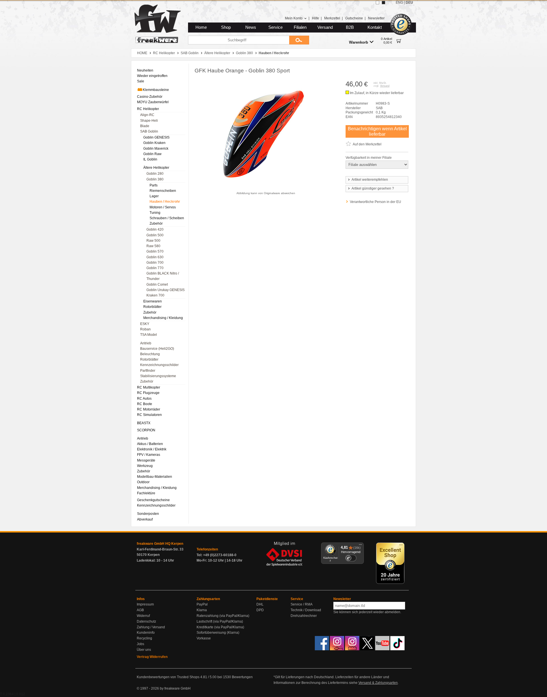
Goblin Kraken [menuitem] (154, 143)
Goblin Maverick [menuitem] (155, 149)
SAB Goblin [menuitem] (149, 131)
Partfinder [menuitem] (147, 371)
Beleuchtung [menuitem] (150, 354)
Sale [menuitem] (140, 81)
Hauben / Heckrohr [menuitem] (165, 202)
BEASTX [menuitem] (143, 423)
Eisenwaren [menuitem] (152, 301)
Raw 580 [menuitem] (153, 246)
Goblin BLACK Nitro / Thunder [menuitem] (162, 276)
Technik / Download (306, 610)
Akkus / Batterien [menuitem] (150, 444)
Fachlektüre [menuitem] (146, 493)
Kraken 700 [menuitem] (155, 295)
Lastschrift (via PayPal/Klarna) (220, 621)
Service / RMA (302, 604)
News (250, 27)
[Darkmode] (383, 2)
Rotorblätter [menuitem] (152, 307)
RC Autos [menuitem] (144, 399)
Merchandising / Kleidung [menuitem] (163, 318)
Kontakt (375, 27)
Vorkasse (204, 638)
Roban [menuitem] (145, 329)
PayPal (202, 604)
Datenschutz (146, 621)
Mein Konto (294, 18)
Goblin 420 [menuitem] (155, 229)
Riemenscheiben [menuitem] (163, 191)
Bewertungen (242, 677)
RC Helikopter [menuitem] (148, 109)
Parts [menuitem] (154, 185)
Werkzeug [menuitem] (145, 466)
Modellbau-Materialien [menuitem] (154, 477)
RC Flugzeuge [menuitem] (148, 393)
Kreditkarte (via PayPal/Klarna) (220, 627)
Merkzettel (332, 18)
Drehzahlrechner (304, 616)
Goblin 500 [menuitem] (155, 235)
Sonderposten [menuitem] (148, 514)
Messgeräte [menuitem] (146, 460)
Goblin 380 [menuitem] (155, 179)
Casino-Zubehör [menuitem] (149, 97)
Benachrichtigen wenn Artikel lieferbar (377, 131)
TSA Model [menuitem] (148, 335)
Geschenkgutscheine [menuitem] (153, 500)
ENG (399, 3)
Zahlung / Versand (151, 627)
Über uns (144, 650)
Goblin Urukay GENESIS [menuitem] (165, 290)
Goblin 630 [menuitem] (155, 257)
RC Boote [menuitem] (144, 404)
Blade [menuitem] (144, 126)
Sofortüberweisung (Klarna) (218, 633)
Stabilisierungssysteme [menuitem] (158, 376)
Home (201, 27)
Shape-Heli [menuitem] (149, 121)
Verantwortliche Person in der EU (375, 202)
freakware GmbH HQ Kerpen (160, 544)
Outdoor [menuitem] (143, 482)
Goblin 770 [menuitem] (155, 268)
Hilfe (315, 18)
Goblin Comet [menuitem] (157, 284)
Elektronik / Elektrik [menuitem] (151, 449)
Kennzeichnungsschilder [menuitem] (159, 365)
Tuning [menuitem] (155, 213)
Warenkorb (358, 42)
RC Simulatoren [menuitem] (149, 415)
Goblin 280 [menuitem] (155, 174)
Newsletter (376, 18)
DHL (260, 604)
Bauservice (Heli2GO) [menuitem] (157, 349)
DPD (260, 610)
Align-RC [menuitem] (147, 115)
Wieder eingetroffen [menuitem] (152, 76)
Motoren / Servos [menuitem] (163, 207)
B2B (350, 27)
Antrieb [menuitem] (145, 343)
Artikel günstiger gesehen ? (373, 188)
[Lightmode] (377, 2)
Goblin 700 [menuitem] (155, 263)
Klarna (202, 610)
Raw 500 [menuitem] (153, 241)
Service (275, 27)
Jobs (140, 644)
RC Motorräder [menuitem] (148, 409)
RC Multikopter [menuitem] (148, 387)
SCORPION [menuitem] (146, 430)
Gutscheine (354, 18)
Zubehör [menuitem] (156, 223)
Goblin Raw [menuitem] (152, 154)
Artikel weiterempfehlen (370, 180)
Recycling (144, 638)
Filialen (300, 27)
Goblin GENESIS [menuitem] (156, 137)
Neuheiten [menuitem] (145, 70)
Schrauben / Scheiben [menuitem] (167, 218)
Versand (325, 27)
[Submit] (299, 40)
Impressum (145, 604)
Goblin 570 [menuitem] (155, 251)
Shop (226, 27)
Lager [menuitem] (154, 196)
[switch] (350, 558)
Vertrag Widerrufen (152, 657)
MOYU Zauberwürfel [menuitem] (153, 102)
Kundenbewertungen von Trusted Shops (168, 677)
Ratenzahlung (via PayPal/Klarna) (223, 616)
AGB (140, 610)
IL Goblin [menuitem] (150, 159)
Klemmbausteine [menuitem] (156, 90)
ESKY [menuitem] (144, 324)
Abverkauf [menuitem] (145, 519)
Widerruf (143, 616)
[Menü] (360, 545)
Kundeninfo (146, 633)
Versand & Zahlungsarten (378, 683)
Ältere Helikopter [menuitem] (156, 168)
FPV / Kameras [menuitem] (148, 455)
